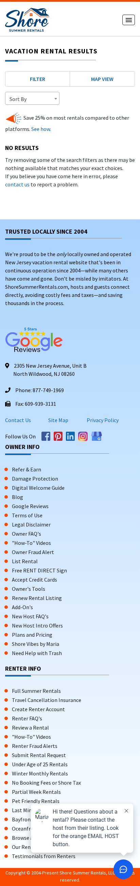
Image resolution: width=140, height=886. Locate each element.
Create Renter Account (38, 709)
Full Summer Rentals (36, 690)
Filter (37, 79)
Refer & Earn (26, 469)
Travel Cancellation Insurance (46, 700)
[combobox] (32, 98)
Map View (102, 79)
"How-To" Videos (31, 542)
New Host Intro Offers (37, 625)
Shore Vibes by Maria (35, 643)
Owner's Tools (28, 588)
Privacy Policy (102, 420)
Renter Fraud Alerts (34, 745)
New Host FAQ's (30, 616)
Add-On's (22, 607)
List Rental (25, 561)
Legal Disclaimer (31, 524)
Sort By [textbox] (18, 99)
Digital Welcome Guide (38, 487)
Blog (17, 497)
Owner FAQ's (26, 533)
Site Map (58, 420)
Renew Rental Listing (37, 598)
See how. (40, 129)
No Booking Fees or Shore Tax (46, 782)
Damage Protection (35, 478)
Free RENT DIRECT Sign (39, 570)
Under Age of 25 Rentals (40, 764)
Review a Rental (30, 727)
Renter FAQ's (27, 718)
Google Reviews (30, 506)
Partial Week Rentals (36, 791)
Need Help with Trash (37, 653)
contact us (17, 184)
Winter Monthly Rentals (40, 773)
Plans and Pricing (32, 634)
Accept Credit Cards (34, 579)
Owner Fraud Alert (33, 552)
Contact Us (18, 420)
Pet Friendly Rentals (35, 801)
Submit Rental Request (39, 755)
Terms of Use (27, 515)
